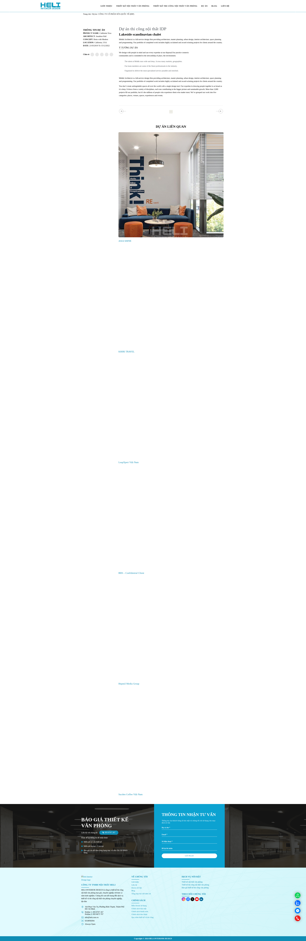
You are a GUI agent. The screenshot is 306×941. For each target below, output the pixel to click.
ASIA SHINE (124, 241)
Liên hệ (134, 885)
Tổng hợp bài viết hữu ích (141, 894)
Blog (133, 891)
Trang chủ (87, 14)
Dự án (94, 14)
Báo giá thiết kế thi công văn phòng (195, 888)
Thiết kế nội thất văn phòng (192, 882)
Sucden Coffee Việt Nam (130, 794)
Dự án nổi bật (136, 888)
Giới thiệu (135, 882)
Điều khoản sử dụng (139, 906)
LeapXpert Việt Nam (128, 462)
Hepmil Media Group (128, 683)
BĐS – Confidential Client (131, 573)
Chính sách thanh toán (139, 911)
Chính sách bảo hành (139, 914)
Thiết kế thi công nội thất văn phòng (195, 885)
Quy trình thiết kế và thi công (142, 917)
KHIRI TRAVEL (126, 351)
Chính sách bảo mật (138, 909)
